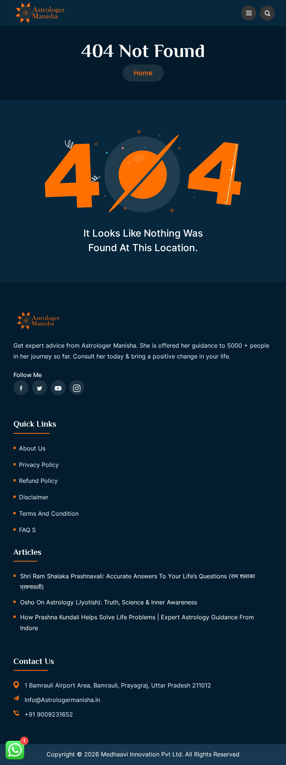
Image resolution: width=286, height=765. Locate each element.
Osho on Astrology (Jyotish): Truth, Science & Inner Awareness (108, 602)
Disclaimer (33, 497)
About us (32, 448)
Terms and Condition (49, 513)
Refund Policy (38, 480)
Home (143, 73)
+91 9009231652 (49, 714)
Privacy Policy (39, 464)
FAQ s (27, 530)
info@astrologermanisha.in (62, 700)
